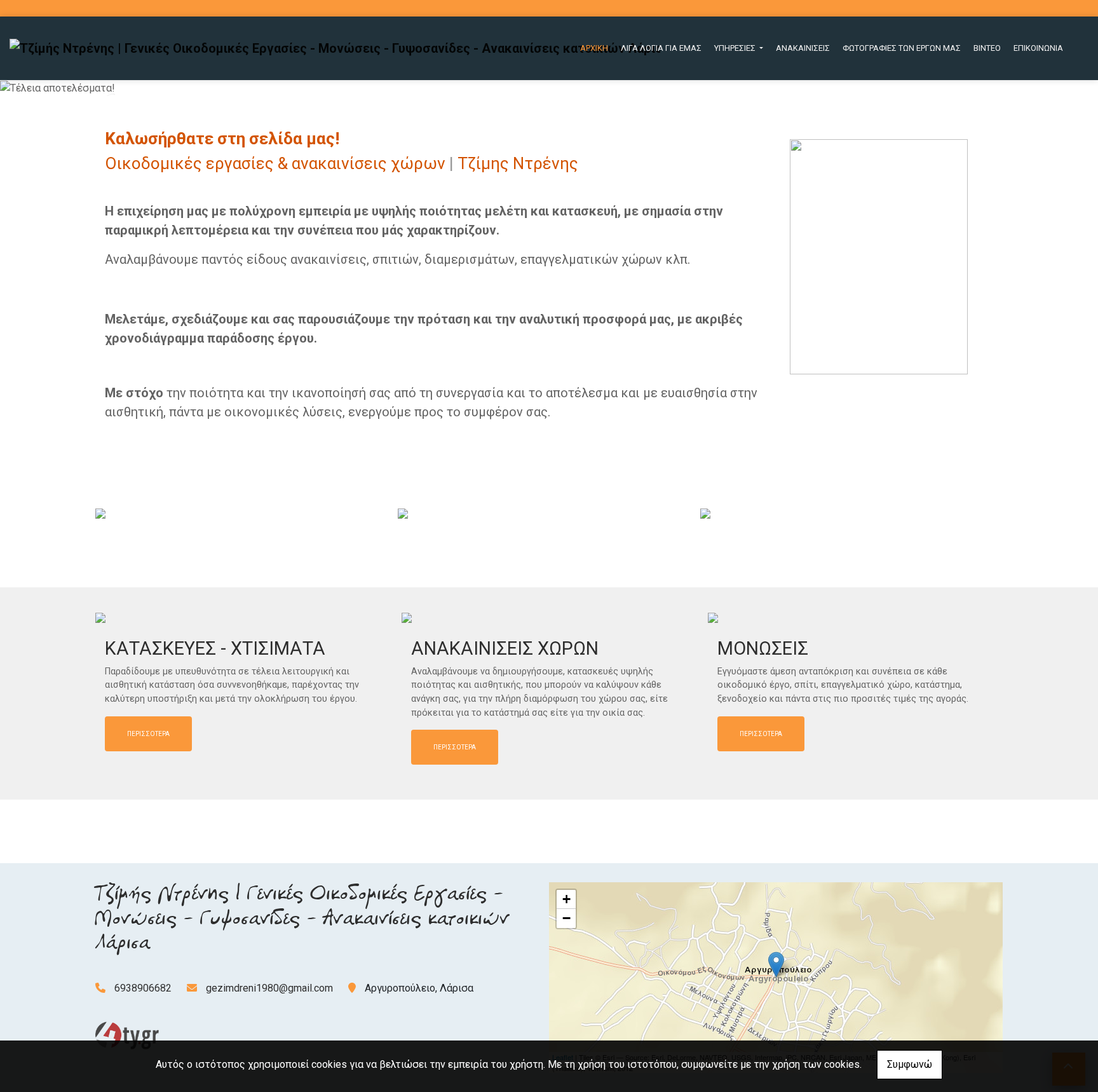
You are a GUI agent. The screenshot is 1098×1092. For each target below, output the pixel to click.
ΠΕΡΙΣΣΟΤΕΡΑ (148, 733)
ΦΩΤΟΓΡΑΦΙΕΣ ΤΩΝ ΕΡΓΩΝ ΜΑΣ (902, 48)
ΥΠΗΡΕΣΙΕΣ (735, 48)
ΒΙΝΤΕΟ (987, 48)
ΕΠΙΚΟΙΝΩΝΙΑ (1038, 48)
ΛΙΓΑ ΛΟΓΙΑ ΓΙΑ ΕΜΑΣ (661, 48)
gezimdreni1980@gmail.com (269, 988)
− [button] (566, 918)
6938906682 (143, 988)
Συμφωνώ (909, 1064)
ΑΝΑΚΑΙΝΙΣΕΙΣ (803, 48)
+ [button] (566, 899)
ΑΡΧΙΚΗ (594, 48)
